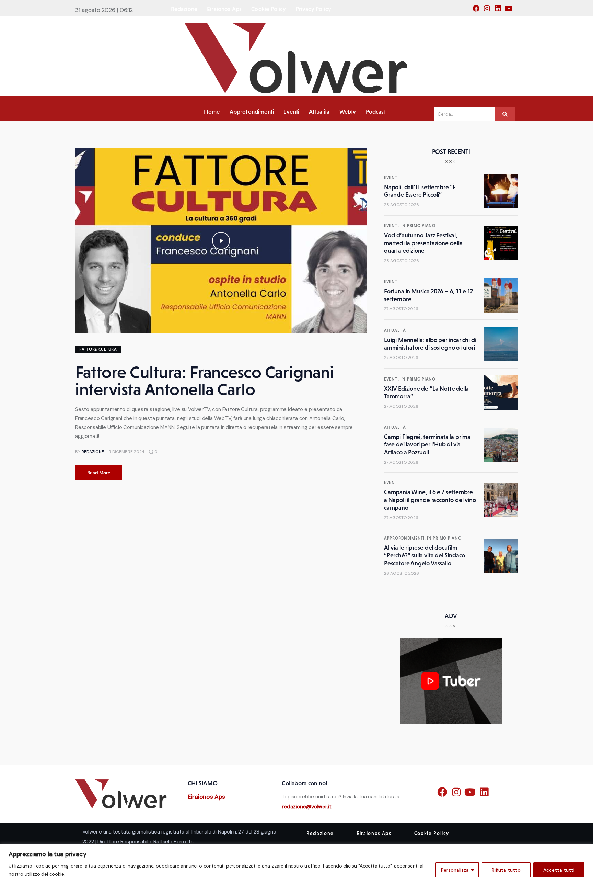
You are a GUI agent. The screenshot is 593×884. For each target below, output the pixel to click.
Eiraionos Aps (206, 797)
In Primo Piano (418, 225)
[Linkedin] (500, 10)
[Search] (505, 114)
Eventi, (392, 225)
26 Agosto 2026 (401, 573)
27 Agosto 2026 (401, 308)
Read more (99, 472)
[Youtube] (510, 10)
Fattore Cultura (98, 349)
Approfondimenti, (405, 538)
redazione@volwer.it (307, 806)
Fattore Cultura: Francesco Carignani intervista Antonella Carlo (204, 380)
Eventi (391, 177)
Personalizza (455, 870)
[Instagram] (489, 10)
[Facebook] (478, 10)
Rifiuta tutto (506, 870)
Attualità (395, 330)
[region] (296, 864)
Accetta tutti (558, 870)
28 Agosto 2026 (401, 204)
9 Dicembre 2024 (126, 451)
